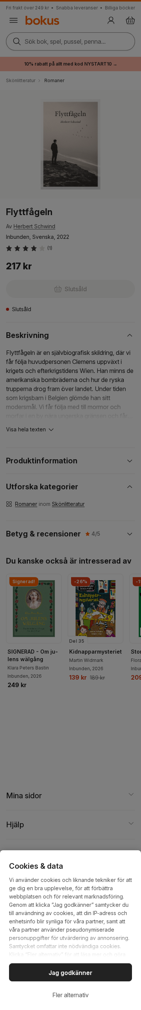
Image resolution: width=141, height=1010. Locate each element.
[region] (70, 930)
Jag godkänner (70, 972)
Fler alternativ (70, 995)
